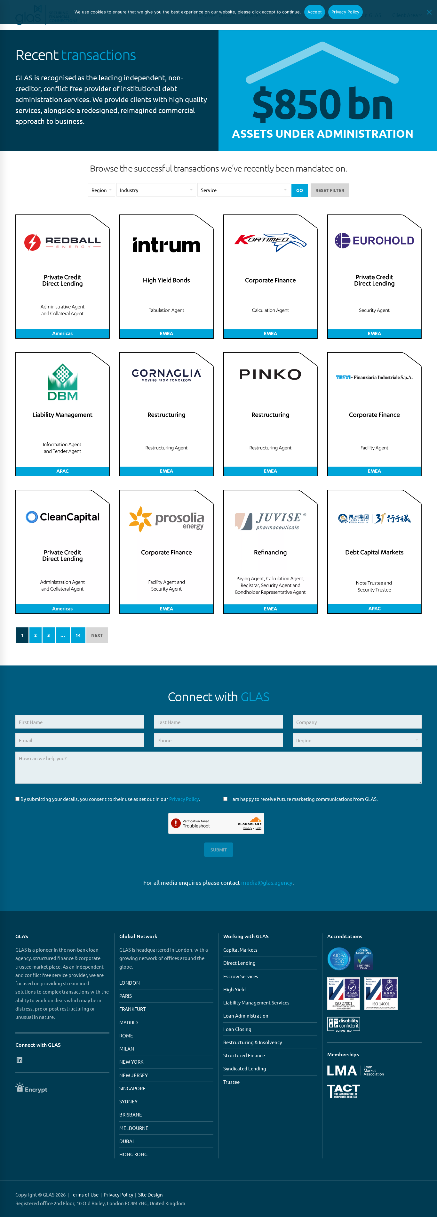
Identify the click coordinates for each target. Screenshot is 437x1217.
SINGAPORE (132, 1088)
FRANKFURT (132, 1009)
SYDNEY (128, 1101)
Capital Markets (240, 950)
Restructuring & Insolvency (252, 1042)
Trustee (231, 1082)
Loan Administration (245, 1015)
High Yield (234, 989)
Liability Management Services (256, 1002)
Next (97, 635)
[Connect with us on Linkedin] (19, 1059)
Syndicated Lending (244, 1068)
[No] (429, 12)
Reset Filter (329, 190)
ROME (126, 1035)
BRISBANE (130, 1114)
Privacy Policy (184, 799)
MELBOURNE (133, 1128)
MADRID (128, 1022)
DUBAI (126, 1141)
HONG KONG (133, 1154)
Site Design (150, 1194)
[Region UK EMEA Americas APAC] (357, 742)
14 (78, 635)
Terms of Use (85, 1194)
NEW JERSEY (133, 1075)
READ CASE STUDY (62, 334)
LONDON (129, 982)
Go (299, 190)
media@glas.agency (266, 882)
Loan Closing (237, 1029)
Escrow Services (240, 976)
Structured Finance (244, 1055)
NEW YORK (131, 1062)
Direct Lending (239, 963)
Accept (314, 11)
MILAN (126, 1048)
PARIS (125, 996)
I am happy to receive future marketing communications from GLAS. (304, 799)
